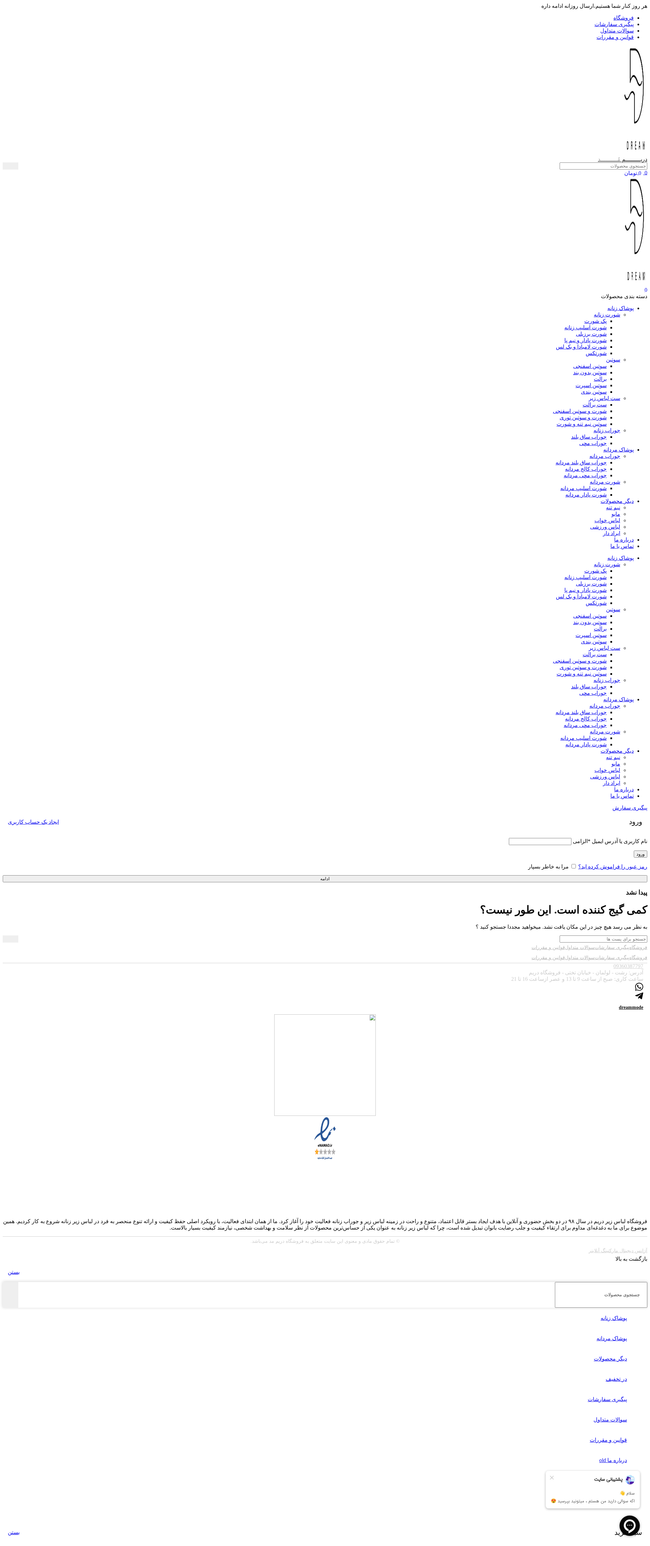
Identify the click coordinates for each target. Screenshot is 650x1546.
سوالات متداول (580, 947)
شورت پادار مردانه (586, 495)
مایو (615, 514)
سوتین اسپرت (591, 385)
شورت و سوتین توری (583, 417)
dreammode (631, 1007)
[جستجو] (10, 166)
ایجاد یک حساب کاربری (33, 822)
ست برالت (595, 404)
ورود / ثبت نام (605, 1501)
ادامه (325, 878)
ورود (640, 854)
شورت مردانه (605, 482)
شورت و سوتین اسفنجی (580, 411)
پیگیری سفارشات (612, 947)
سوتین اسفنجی (590, 366)
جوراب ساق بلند (589, 437)
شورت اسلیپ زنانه (585, 327)
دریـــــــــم (622, 159)
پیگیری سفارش (629, 808)
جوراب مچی (593, 443)
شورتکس (596, 353)
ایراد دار (611, 533)
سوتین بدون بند (590, 372)
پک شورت (595, 321)
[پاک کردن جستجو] (23, 166)
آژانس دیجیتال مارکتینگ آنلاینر (618, 1250)
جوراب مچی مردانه (585, 475)
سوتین (613, 359)
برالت (600, 379)
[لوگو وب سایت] (635, 153)
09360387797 (628, 966)
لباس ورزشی (605, 527)
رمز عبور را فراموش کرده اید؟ (612, 866)
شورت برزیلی (591, 334)
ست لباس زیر (604, 398)
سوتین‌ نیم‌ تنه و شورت (582, 424)
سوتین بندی (594, 392)
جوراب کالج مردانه (586, 469)
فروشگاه (638, 947)
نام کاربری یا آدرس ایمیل (610, 841)
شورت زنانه (607, 314)
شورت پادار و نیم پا (585, 340)
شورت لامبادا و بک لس (581, 347)
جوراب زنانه (606, 430)
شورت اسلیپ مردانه (583, 488)
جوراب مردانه (604, 456)
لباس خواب (607, 520)
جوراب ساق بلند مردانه (581, 462)
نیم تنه (613, 507)
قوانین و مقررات (548, 947)
